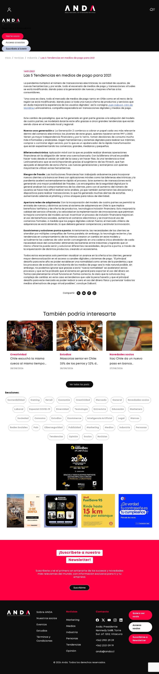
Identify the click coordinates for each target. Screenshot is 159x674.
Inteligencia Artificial (99, 418)
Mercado (101, 400)
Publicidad (74, 427)
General (117, 400)
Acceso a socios (15, 43)
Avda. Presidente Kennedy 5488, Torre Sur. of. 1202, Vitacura (109, 630)
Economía (64, 400)
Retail (48, 400)
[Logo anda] (80, 9)
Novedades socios (138, 400)
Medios (109, 427)
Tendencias (56, 437)
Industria (32, 58)
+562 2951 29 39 (105, 640)
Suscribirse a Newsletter (140, 638)
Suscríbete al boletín (16, 48)
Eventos (41, 624)
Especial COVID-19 (39, 409)
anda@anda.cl (105, 651)
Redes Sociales (19, 427)
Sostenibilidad (16, 400)
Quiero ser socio (139, 615)
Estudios (56, 418)
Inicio (8, 58)
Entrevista (100, 409)
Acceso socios (137, 627)
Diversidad (62, 409)
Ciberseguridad (53, 427)
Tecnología (81, 409)
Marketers (136, 409)
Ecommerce (74, 418)
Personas (141, 427)
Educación (118, 409)
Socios (88, 437)
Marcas (134, 418)
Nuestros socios (46, 618)
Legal (121, 418)
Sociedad (23, 418)
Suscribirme (79, 587)
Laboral (18, 409)
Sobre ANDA (44, 612)
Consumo (39, 418)
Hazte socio (13, 36)
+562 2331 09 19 (105, 645)
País (36, 427)
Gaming (35, 400)
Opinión (73, 437)
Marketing (93, 427)
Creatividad (83, 400)
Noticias (19, 58)
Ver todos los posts (79, 384)
